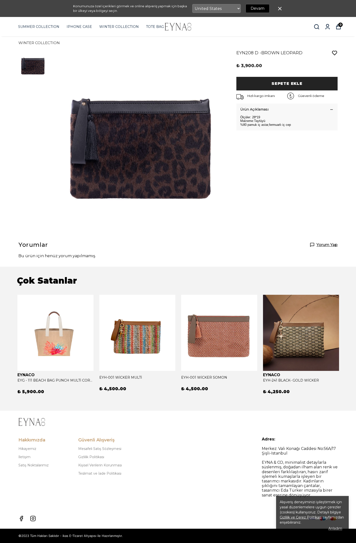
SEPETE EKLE (286, 83)
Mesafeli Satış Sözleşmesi (99, 449)
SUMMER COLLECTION (38, 26)
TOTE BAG (155, 26)
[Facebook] (21, 518)
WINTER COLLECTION (119, 26)
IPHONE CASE (79, 26)
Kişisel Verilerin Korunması (100, 465)
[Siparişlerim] (328, 27)
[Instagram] (33, 518)
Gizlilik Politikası (91, 457)
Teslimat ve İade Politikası (99, 473)
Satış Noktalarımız (33, 465)
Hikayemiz (27, 449)
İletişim (24, 457)
